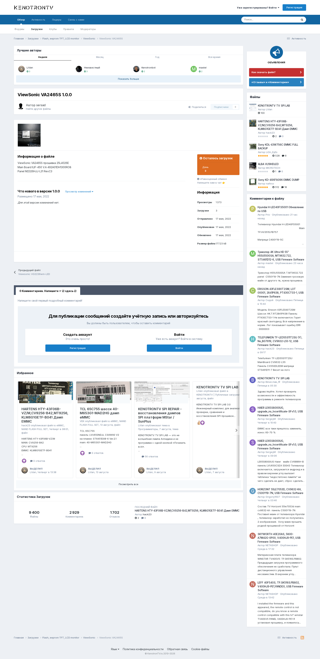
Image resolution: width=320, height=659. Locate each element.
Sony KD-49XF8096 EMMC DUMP (278, 179)
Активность (38, 19)
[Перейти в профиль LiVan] (21, 69)
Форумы (19, 29)
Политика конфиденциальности (143, 649)
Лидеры (56, 19)
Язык (114, 649)
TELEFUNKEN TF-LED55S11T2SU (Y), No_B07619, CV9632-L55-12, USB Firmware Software (280, 341)
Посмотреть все (128, 484)
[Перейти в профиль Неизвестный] (79, 69)
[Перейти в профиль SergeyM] (252, 409)
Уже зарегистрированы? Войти (257, 7)
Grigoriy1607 (273, 496)
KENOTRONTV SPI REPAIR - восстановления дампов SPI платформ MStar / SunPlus (160, 415)
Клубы (53, 29)
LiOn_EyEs (271, 152)
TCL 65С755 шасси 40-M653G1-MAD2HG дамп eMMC (99, 413)
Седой (269, 300)
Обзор (21, 19)
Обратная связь (177, 649)
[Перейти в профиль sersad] (21, 106)
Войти (179, 348)
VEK (82, 421)
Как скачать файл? (263, 72)
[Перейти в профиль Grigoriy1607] (252, 491)
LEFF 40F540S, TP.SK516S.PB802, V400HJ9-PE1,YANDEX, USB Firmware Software (280, 586)
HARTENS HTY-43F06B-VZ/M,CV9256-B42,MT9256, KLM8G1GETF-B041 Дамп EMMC (44, 415)
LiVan (30, 67)
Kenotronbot (148, 67)
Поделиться (198, 106)
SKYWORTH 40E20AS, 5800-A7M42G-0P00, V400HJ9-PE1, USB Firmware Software (279, 538)
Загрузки (37, 29)
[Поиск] (302, 20)
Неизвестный (92, 67)
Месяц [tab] (100, 57)
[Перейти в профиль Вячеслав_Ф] (252, 380)
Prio (268, 214)
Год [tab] (157, 57)
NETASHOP (272, 545)
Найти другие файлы (38, 108)
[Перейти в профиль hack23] (252, 339)
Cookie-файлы (200, 649)
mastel (202, 67)
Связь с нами (76, 19)
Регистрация (294, 7)
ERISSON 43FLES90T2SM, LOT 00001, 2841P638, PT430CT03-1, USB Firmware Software (281, 293)
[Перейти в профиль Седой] (252, 291)
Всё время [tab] (214, 57)
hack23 (25, 425)
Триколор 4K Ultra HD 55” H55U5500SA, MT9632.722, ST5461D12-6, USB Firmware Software (281, 256)
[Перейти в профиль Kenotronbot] (136, 69)
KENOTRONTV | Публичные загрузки (218, 394)
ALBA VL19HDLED (268, 164)
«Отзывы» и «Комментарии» (270, 82)
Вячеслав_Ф (273, 381)
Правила (68, 29)
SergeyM (271, 418)
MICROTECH (273, 167)
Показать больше (128, 78)
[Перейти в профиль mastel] (194, 69)
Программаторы (148, 429)
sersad (41, 105)
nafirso (270, 183)
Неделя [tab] (42, 57)
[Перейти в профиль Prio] (252, 209)
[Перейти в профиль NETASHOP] (252, 536)
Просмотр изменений (78, 191)
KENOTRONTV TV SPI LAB (217, 387)
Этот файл (287, 19)
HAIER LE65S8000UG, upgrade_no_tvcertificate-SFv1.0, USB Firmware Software (280, 411)
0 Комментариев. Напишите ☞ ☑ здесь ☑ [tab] (47, 290)
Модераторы (88, 29)
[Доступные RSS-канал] (302, 637)
